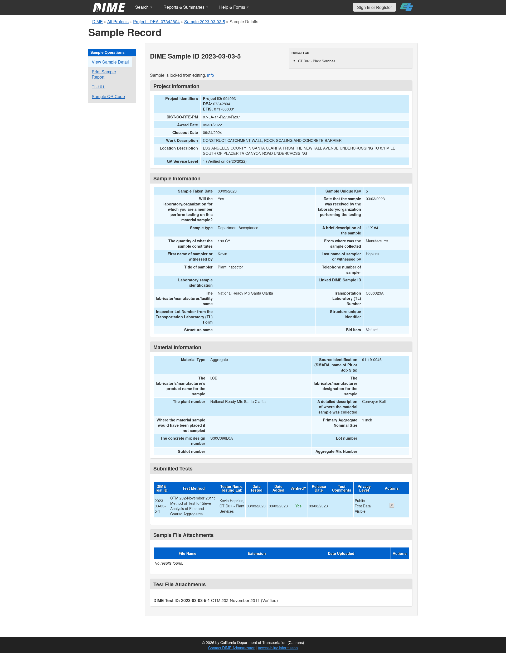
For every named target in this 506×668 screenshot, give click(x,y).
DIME (97, 21)
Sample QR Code (108, 96)
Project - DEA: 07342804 (156, 21)
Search (142, 7)
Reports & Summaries (184, 7)
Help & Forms (232, 7)
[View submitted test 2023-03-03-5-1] (392, 505)
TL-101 (98, 87)
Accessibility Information (278, 647)
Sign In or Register (374, 7)
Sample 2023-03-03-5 (204, 21)
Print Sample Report (104, 74)
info (210, 75)
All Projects (118, 21)
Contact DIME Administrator (231, 647)
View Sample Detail (110, 62)
